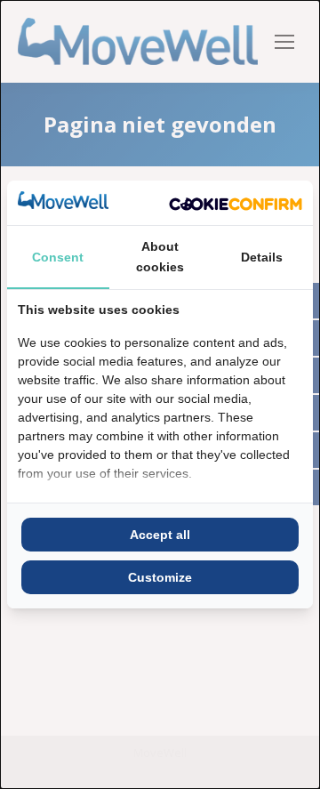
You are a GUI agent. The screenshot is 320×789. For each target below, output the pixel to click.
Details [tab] (262, 257)
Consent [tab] (58, 257)
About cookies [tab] (160, 256)
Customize (160, 577)
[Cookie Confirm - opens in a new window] (235, 203)
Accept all (160, 534)
